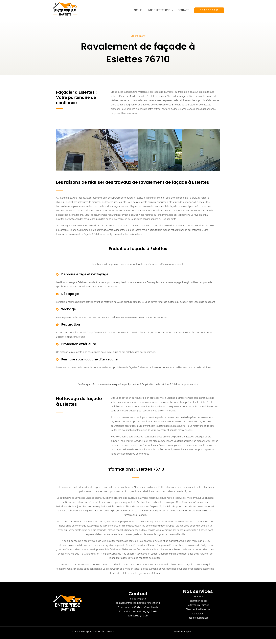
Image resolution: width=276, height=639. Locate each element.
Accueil (139, 10)
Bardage (203, 617)
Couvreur (198, 596)
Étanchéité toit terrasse (198, 609)
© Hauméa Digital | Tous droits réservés (93, 631)
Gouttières (197, 613)
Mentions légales (183, 631)
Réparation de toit (198, 600)
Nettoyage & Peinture (198, 605)
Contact (183, 10)
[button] (209, 10)
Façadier (192, 617)
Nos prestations (159, 10)
